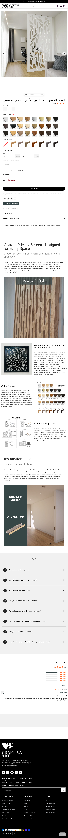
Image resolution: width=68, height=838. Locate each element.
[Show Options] (28, 422)
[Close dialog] (66, 396)
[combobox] (16, 422)
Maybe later (17, 436)
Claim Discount (16, 432)
